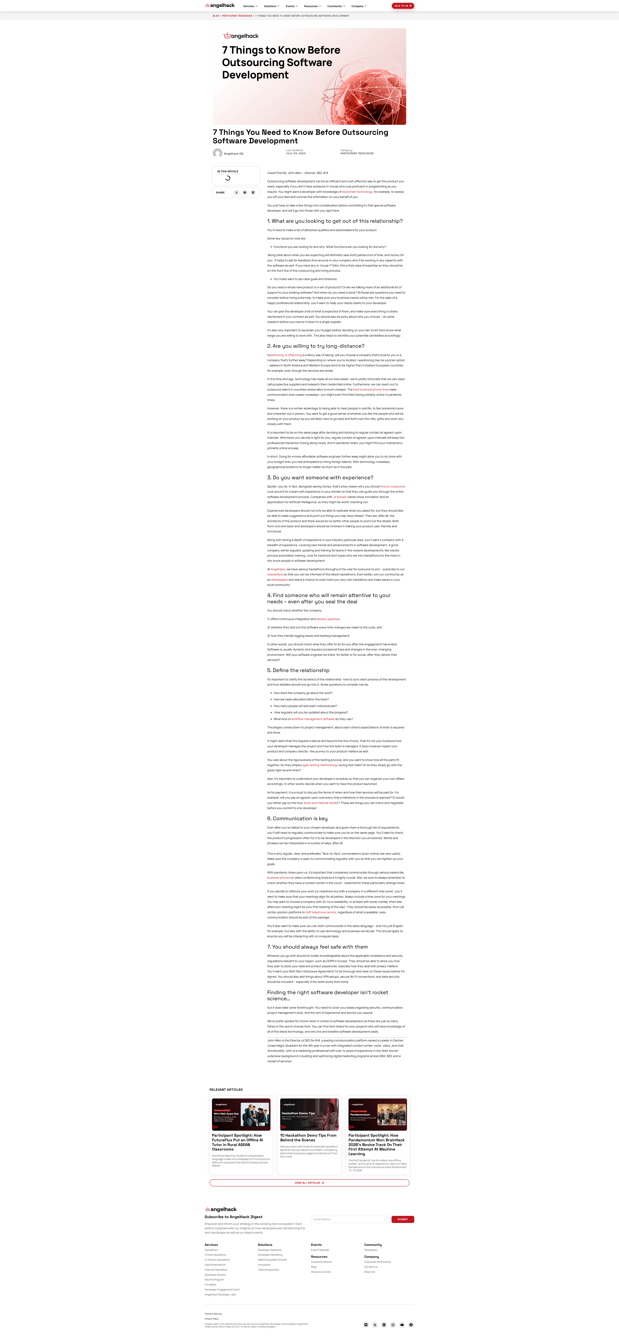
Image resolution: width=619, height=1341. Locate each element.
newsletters (275, 574)
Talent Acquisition (268, 1269)
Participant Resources (237, 15)
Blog (313, 1267)
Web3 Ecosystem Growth (272, 1259)
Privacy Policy (212, 1318)
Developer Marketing (270, 1254)
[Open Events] (297, 6)
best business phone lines (371, 389)
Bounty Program (214, 1279)
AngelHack (278, 569)
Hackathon (211, 1250)
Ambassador (279, 580)
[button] (237, 193)
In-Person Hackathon (217, 1259)
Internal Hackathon (216, 1269)
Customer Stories (321, 1262)
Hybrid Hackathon (215, 1264)
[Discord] (366, 1325)
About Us (369, 1272)
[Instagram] (393, 1325)
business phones (278, 877)
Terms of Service (213, 1313)
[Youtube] (402, 1325)
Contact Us (371, 1267)
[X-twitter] (375, 1325)
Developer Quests (215, 1274)
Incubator (210, 1284)
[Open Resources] (320, 6)
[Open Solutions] (278, 6)
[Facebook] (411, 1325)
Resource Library (321, 1272)
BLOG (216, 15)
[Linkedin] (384, 1325)
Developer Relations (269, 1250)
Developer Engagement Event (222, 1289)
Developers (371, 1250)
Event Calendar (320, 1250)
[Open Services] (257, 6)
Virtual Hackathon (215, 1254)
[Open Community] (344, 6)
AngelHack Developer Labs (220, 1294)
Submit (403, 1219)
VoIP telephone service (320, 912)
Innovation (264, 1264)
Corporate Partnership (377, 1262)
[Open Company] (366, 6)
